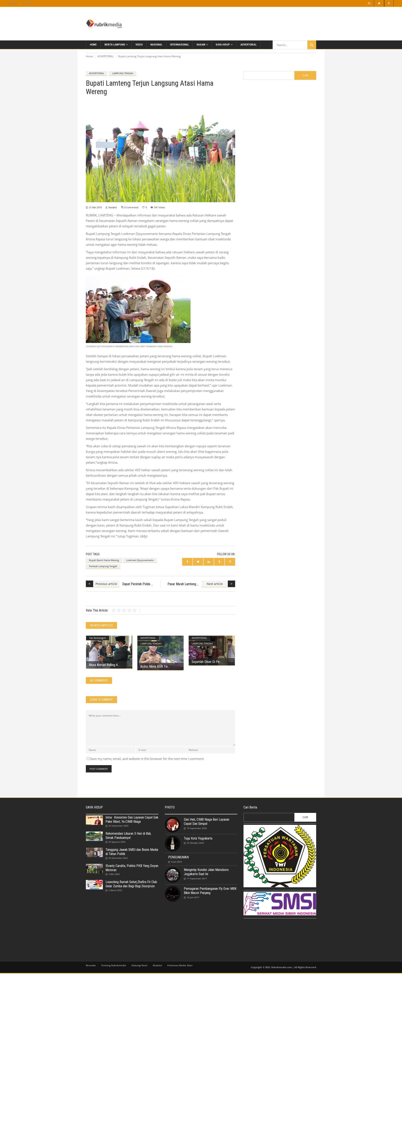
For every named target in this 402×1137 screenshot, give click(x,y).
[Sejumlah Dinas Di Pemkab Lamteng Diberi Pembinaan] (212, 650)
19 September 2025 (197, 828)
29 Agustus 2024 (116, 841)
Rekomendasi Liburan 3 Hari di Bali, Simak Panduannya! (128, 836)
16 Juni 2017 (193, 897)
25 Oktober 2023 (195, 842)
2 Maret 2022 (115, 890)
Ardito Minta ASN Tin (154, 667)
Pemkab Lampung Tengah (103, 566)
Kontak (27, 3)
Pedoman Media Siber (180, 965)
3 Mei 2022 (114, 874)
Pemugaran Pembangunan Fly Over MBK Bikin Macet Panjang (210, 891)
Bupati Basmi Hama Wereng (104, 560)
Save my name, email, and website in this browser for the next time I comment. (147, 759)
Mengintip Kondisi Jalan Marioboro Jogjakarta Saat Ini (206, 872)
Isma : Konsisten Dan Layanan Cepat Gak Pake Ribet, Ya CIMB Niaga (132, 819)
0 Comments (131, 207)
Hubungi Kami (139, 965)
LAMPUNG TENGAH (122, 73)
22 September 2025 (118, 825)
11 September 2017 (197, 878)
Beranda (91, 965)
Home (89, 56)
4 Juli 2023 (176, 861)
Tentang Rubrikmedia (113, 965)
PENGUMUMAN (178, 857)
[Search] (311, 44)
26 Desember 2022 (118, 857)
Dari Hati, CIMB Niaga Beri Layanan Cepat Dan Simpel (206, 822)
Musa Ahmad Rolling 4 (103, 665)
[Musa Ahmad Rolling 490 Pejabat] (109, 652)
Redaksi (12, 3)
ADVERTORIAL (105, 56)
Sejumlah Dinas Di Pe (206, 662)
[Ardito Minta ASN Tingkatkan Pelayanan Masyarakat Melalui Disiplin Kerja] (160, 653)
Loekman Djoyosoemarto (140, 560)
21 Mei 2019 (95, 207)
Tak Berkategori (97, 637)
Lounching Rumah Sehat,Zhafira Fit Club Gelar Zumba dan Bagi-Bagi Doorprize (131, 884)
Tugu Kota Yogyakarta (198, 838)
